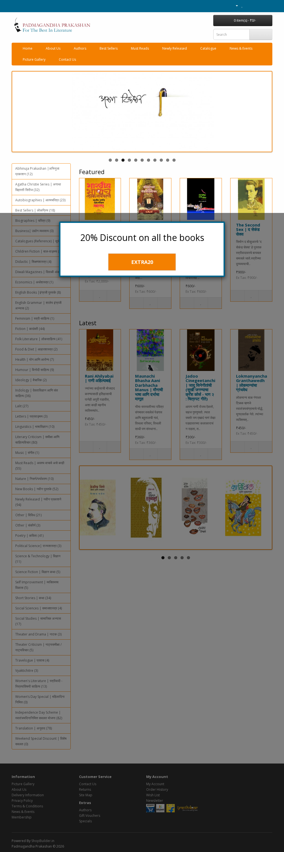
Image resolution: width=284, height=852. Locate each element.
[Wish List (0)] (242, 5)
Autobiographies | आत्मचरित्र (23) (40, 200)
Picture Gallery (34, 59)
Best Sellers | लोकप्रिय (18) (35, 210)
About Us (53, 48)
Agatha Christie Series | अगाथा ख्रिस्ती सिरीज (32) (38, 187)
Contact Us (67, 59)
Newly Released (174, 48)
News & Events (241, 48)
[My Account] (234, 5)
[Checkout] (254, 5)
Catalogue (208, 48)
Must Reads (140, 48)
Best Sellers (109, 48)
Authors (80, 48)
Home (27, 48)
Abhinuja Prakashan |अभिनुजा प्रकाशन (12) (37, 171)
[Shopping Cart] (248, 5)
